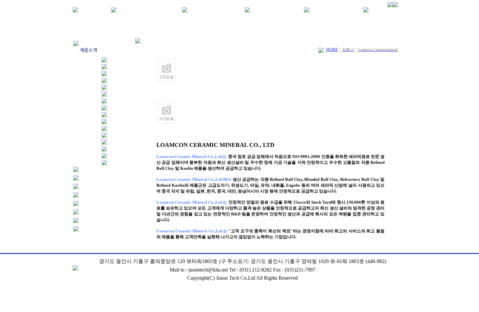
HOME (332, 49)
